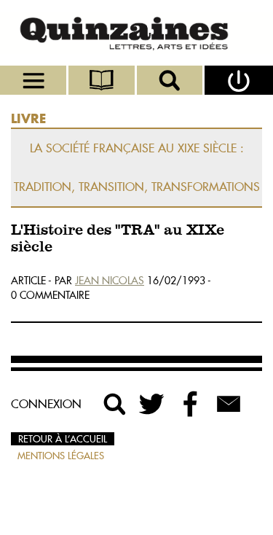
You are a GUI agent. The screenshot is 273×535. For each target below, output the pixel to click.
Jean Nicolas (109, 280)
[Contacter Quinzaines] (228, 403)
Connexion (46, 404)
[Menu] (34, 80)
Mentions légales (60, 455)
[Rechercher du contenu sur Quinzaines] (115, 403)
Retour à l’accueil (62, 439)
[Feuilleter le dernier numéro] (102, 80)
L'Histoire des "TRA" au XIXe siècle (117, 239)
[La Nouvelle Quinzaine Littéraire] (136, 33)
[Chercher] (171, 80)
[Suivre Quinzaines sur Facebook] (190, 403)
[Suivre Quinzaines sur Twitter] (153, 403)
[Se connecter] (239, 80)
